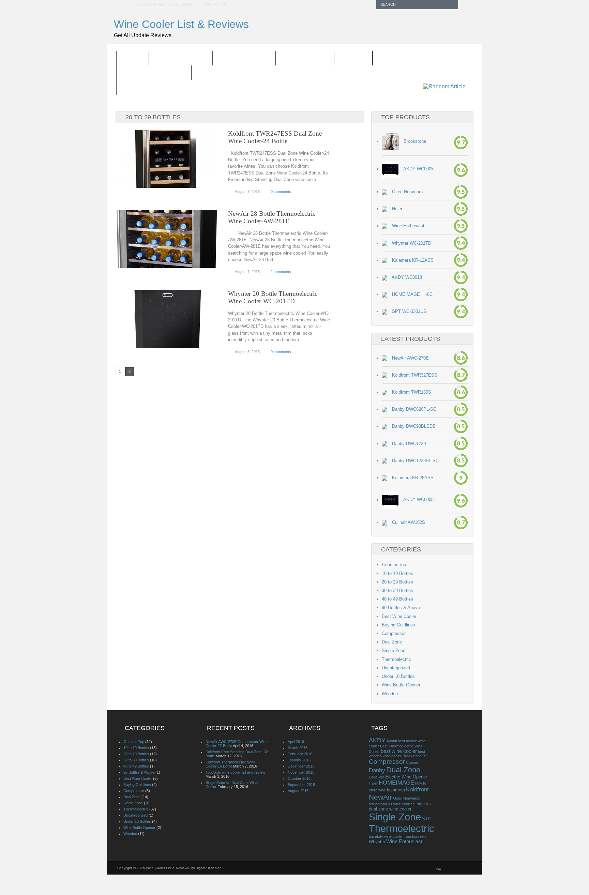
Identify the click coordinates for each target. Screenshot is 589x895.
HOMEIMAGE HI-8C (412, 294)
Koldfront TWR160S (411, 392)
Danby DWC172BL (410, 443)
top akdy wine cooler (386, 836)
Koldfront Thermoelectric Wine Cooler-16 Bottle (230, 764)
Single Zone (393, 650)
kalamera (396, 789)
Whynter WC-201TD (411, 243)
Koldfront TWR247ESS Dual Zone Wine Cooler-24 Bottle (275, 137)
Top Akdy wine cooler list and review (235, 772)
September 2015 (301, 785)
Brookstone (415, 141)
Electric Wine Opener (406, 776)
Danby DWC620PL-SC (414, 409)
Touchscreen (415, 836)
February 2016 (300, 754)
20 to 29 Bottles (397, 582)
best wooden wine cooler (397, 753)
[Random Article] (444, 86)
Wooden (390, 693)
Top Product (239, 59)
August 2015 (298, 791)
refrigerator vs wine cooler (390, 804)
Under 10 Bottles (398, 676)
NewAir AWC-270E (410, 358)
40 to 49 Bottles (397, 599)
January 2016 (299, 760)
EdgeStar (376, 777)
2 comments (281, 272)
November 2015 (301, 772)
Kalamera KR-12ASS (413, 260)
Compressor (394, 633)
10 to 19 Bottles (397, 573)
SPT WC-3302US (409, 311)
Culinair (412, 762)
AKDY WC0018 (407, 277)
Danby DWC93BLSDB (414, 426)
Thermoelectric (396, 659)
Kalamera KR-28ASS (413, 477)
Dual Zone (392, 641)
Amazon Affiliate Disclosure (165, 4)
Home (132, 58)
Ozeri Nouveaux (408, 191)
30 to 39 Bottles (397, 590)
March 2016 (297, 748)
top (438, 868)
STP (426, 818)
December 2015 (301, 766)
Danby (377, 770)
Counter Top (394, 564)
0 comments (281, 191)
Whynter (377, 841)
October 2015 (299, 778)
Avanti (392, 741)
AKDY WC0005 (418, 168)
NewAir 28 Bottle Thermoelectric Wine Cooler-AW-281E (271, 217)
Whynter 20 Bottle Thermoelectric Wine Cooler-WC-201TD (272, 297)
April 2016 (296, 742)
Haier (397, 208)
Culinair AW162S (408, 522)
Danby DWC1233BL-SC (415, 460)
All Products (180, 58)
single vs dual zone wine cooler (400, 806)
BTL (426, 756)
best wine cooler (399, 751)
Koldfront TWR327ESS (414, 375)
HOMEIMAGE (396, 782)
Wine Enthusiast (408, 225)
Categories (300, 59)
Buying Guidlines (154, 73)
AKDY (377, 740)
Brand (349, 59)
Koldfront (417, 789)
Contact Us (215, 4)
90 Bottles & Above (401, 607)
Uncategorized (396, 667)
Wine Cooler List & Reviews (181, 24)
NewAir (380, 797)
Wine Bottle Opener (413, 59)
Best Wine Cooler (399, 616)
